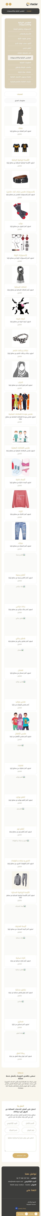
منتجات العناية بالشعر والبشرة (20, 81)
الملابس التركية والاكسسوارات (20, 57)
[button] (10, 4)
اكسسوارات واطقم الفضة (22, 29)
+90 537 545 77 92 (23, 1178)
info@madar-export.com (15, 1181)
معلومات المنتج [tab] (20, 100)
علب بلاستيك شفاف (24, 52)
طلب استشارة (21, 1155)
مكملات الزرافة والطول (23, 67)
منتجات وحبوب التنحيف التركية (20, 76)
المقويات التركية (25, 62)
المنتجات (29, 11)
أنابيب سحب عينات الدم (23, 43)
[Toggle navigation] (4, 4)
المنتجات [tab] (20, 94)
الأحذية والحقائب (25, 33)
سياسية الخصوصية (31, 1204)
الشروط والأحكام (32, 1202)
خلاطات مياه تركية (24, 72)
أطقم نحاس (27, 48)
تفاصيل (19, 134)
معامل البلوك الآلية (24, 38)
